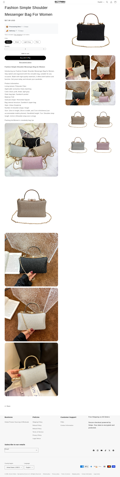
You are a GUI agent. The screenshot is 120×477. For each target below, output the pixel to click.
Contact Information (67, 425)
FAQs (62, 422)
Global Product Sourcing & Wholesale (17, 422)
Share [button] (8, 406)
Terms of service (65, 474)
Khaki (17, 42)
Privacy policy (55, 474)
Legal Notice (37, 438)
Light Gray (27, 42)
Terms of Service (38, 432)
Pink (37, 42)
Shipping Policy (37, 422)
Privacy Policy (37, 435)
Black (8, 42)
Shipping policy (76, 474)
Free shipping (18, 34)
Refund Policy (37, 425)
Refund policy (46, 474)
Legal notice (97, 474)
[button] (4, 2)
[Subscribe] (36, 450)
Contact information (87, 474)
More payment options (25, 62)
